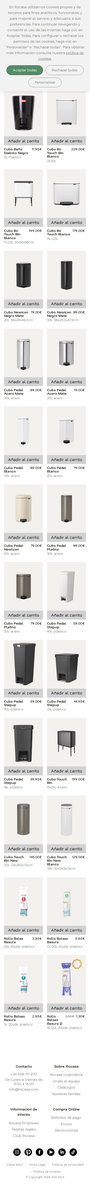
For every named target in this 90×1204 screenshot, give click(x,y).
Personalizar (45, 82)
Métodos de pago (66, 1117)
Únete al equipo (66, 1081)
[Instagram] (17, 1152)
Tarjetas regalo (24, 1129)
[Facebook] (39, 1152)
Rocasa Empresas (24, 1122)
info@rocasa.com (24, 1089)
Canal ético (15, 1164)
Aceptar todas (25, 70)
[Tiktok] (73, 1152)
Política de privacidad (67, 1164)
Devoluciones (66, 1130)
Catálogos (66, 1087)
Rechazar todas (65, 70)
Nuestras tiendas (66, 1093)
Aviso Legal (37, 1164)
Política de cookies (47, 1171)
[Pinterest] (28, 1152)
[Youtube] (50, 1152)
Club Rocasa (23, 1135)
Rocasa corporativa (66, 1074)
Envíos (66, 1123)
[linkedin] (62, 1152)
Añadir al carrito (23, 140)
